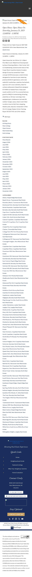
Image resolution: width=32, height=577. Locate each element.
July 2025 (5, 174)
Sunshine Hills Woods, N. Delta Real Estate (15, 393)
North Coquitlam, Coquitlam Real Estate (15, 334)
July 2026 (5, 144)
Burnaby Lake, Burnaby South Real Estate (15, 210)
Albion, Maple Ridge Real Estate (12, 197)
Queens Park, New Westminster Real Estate (16, 353)
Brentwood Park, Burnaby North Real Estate (16, 205)
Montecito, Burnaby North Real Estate (14, 322)
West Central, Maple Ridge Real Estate (14, 410)
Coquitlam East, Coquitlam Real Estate (14, 246)
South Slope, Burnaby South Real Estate (14, 380)
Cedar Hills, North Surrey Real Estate (14, 217)
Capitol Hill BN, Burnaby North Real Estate (16, 214)
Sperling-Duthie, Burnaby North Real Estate (16, 388)
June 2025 (6, 176)
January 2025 (7, 188)
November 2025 (7, 164)
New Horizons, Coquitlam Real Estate (14, 332)
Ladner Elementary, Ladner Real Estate (14, 305)
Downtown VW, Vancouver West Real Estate (16, 256)
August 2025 (6, 171)
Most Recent (6, 140)
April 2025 (6, 181)
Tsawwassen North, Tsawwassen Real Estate (16, 402)
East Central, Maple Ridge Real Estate (14, 261)
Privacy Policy (6, 525)
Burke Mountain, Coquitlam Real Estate (14, 207)
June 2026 (6, 147)
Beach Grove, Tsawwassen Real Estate (14, 200)
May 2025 (6, 179)
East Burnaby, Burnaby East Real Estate (14, 258)
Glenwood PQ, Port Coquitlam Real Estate (15, 283)
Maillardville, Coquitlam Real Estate (13, 310)
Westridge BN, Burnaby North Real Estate (15, 419)
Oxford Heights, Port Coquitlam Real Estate (16, 341)
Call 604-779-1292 (17, 492)
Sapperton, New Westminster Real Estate (15, 368)
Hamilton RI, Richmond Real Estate (13, 293)
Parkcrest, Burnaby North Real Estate (14, 344)
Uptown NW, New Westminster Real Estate (16, 405)
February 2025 (7, 186)
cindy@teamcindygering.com (17, 496)
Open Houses (7, 128)
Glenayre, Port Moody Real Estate (13, 275)
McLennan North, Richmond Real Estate (14, 314)
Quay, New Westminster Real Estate (17, 38)
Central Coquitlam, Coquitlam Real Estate (15, 219)
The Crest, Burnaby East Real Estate (13, 395)
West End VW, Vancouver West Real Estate (15, 417)
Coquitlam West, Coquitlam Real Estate (14, 249)
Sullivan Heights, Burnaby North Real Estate (16, 390)
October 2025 (7, 166)
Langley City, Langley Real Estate (12, 307)
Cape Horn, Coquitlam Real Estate (13, 212)
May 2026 (6, 149)
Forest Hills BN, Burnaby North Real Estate (16, 268)
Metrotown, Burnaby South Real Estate (14, 317)
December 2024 (7, 191)
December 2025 (7, 161)
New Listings (6, 126)
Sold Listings (6, 133)
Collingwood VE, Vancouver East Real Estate (16, 239)
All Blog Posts (7, 123)
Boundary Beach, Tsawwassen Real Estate (15, 202)
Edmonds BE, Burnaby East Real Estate (14, 263)
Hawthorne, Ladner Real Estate (12, 295)
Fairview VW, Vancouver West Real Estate (15, 266)
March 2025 (6, 183)
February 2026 (7, 157)
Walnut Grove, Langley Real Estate (13, 407)
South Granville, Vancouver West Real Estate (16, 375)
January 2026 (7, 159)
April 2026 (6, 152)
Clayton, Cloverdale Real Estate (12, 229)
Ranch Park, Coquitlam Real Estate (13, 361)
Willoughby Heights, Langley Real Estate (15, 432)
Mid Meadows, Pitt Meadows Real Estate (15, 319)
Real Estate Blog (7, 130)
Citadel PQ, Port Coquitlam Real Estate (14, 227)
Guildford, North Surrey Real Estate (13, 290)
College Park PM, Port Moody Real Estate (15, 232)
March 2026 (6, 154)
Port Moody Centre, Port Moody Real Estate (16, 346)
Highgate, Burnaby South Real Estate (14, 297)
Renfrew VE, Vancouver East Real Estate (15, 363)
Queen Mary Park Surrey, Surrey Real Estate (16, 351)
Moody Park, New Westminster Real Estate (16, 324)
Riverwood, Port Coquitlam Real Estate (14, 366)
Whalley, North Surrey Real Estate (13, 424)
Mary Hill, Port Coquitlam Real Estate (14, 312)
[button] (16, 492)
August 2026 (6, 142)
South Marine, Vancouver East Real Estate (15, 378)
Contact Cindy (15, 514)
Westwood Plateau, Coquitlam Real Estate (15, 422)
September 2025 (8, 169)
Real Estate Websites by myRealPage (20, 525)
